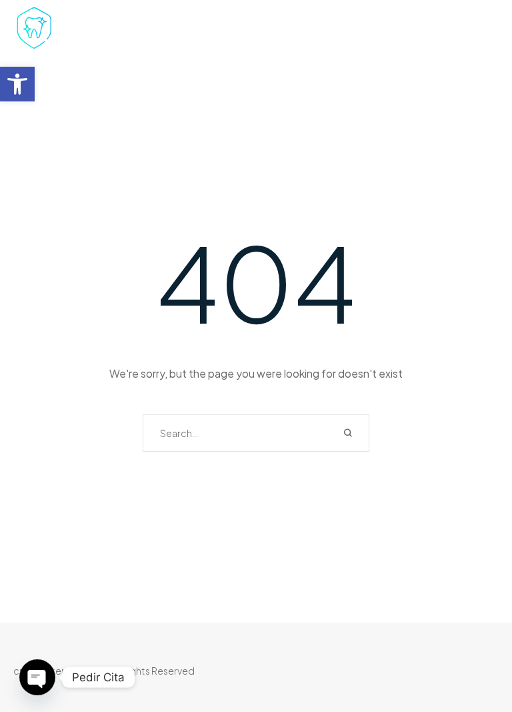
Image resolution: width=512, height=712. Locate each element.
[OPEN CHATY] (37, 677)
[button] (17, 84)
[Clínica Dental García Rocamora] (75, 30)
